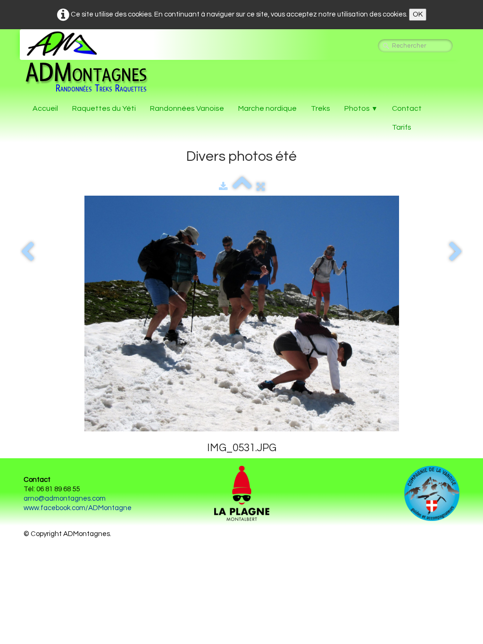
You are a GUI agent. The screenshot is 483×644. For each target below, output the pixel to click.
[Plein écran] (261, 186)
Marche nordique (267, 108)
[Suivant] (455, 252)
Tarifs (401, 127)
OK (418, 14)
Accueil (45, 108)
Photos (361, 108)
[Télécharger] (223, 186)
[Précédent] (27, 252)
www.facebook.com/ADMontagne (78, 508)
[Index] (242, 186)
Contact (407, 108)
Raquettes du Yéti (104, 108)
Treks (320, 108)
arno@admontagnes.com (65, 498)
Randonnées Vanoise (187, 108)
